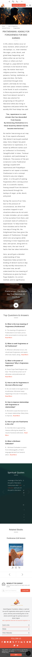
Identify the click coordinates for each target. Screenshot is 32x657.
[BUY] (19, 567)
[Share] (9, 1)
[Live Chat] (13, 1)
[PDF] (12, 567)
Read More (8, 337)
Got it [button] (16, 654)
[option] (16, 304)
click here (17, 651)
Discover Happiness (19, 5)
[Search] (27, 5)
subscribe (25, 590)
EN (22, 1)
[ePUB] (16, 567)
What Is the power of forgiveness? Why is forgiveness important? (16, 363)
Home (3, 26)
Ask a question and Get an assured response (15, 620)
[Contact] (17, 1)
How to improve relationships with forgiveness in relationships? (17, 404)
